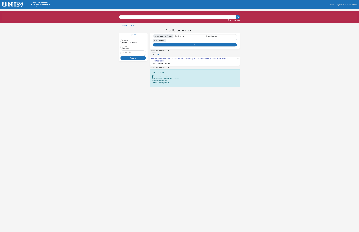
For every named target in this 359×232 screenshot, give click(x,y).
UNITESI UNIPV (126, 25)
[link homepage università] (39, 4)
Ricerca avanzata (234, 20)
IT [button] (344, 5)
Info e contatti (352, 5)
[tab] (153, 54)
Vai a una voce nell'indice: (163, 36)
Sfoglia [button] (338, 5)
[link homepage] (13, 4)
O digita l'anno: (159, 40)
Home (332, 5)
